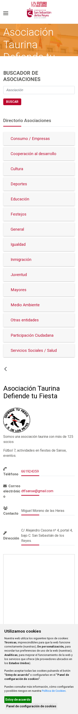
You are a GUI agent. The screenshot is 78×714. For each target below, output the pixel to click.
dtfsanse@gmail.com (37, 491)
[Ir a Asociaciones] (39, 13)
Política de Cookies (54, 690)
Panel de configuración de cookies (31, 706)
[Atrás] (5, 369)
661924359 (30, 471)
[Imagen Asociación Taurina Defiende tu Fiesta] (17, 420)
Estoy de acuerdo (18, 699)
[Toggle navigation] (5, 13)
